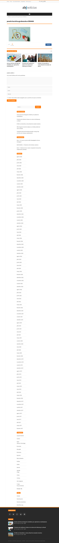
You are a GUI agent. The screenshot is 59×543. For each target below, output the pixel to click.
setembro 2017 (20, 410)
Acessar (18, 496)
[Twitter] (41, 1)
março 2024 (19, 238)
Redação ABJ (19, 488)
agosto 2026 (19, 156)
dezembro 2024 (20, 214)
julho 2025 (19, 193)
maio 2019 (19, 380)
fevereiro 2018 (20, 398)
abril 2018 (19, 392)
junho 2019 (19, 377)
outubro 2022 (20, 283)
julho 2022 (19, 292)
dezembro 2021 (20, 310)
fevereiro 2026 (20, 174)
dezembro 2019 (20, 359)
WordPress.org (20, 505)
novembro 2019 (20, 362)
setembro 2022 (20, 286)
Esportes (19, 455)
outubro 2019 (20, 365)
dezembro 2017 (20, 401)
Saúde (18, 464)
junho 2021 (19, 328)
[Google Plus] (17, 514)
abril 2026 (19, 168)
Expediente (23, 1)
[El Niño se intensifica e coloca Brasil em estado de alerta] (10, 534)
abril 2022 (19, 301)
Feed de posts (20, 499)
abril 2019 (19, 383)
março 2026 (19, 171)
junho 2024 (19, 229)
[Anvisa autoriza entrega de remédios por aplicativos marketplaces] (10, 523)
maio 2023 (19, 265)
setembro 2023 (20, 253)
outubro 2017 (20, 407)
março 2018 (19, 395)
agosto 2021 (19, 322)
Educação (19, 449)
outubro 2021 (20, 316)
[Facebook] (39, 1)
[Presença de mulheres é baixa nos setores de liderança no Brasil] (10, 528)
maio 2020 (19, 347)
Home (8, 1)
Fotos (11, 1)
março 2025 (19, 205)
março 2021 (19, 338)
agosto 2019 (19, 371)
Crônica (18, 478)
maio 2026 (19, 165)
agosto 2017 (19, 413)
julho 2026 (19, 159)
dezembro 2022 (20, 277)
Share (48, 44)
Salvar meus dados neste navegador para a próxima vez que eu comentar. (24, 97)
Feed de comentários (21, 502)
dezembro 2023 (20, 244)
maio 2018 (19, 389)
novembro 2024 (20, 217)
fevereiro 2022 (20, 307)
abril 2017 (19, 422)
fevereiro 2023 (20, 274)
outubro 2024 (20, 220)
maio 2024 (19, 232)
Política (18, 461)
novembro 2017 (20, 404)
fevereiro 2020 (20, 356)
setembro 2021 (20, 319)
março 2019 (19, 386)
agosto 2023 (19, 256)
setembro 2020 (20, 344)
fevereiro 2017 (20, 428)
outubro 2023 (20, 250)
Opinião (18, 470)
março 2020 (19, 353)
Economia (19, 446)
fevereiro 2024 (20, 241)
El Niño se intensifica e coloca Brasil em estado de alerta (44, 65)
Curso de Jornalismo (16, 1)
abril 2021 (19, 334)
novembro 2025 (20, 180)
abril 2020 (19, 350)
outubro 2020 (20, 341)
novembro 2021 (20, 313)
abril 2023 (19, 268)
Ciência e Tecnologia (21, 443)
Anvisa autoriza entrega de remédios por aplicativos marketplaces (13, 65)
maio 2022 (19, 298)
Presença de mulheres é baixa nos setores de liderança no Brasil (28, 65)
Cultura (18, 438)
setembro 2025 (20, 187)
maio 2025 (19, 199)
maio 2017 (19, 419)
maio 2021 (19, 331)
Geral (18, 441)
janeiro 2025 (19, 211)
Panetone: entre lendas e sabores (31, 145)
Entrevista (19, 452)
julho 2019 (19, 374)
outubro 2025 (20, 183)
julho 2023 (19, 259)
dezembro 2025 (20, 177)
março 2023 (19, 271)
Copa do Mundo (20, 435)
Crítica (18, 475)
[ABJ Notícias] (29, 8)
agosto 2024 (19, 226)
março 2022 (19, 304)
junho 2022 (19, 295)
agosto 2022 (19, 289)
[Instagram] (44, 1)
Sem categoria (20, 481)
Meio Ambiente (20, 458)
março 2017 (19, 425)
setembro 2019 (20, 368)
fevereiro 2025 (20, 208)
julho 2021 (19, 325)
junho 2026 (19, 162)
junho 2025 (19, 196)
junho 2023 (19, 262)
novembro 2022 (20, 280)
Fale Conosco (28, 1)
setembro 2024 (20, 223)
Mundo (18, 467)
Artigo (18, 472)
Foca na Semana (20, 485)
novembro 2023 (20, 247)
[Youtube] (20, 514)
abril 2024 (19, 235)
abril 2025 (19, 202)
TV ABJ (18, 484)
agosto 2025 (19, 190)
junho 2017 (19, 416)
